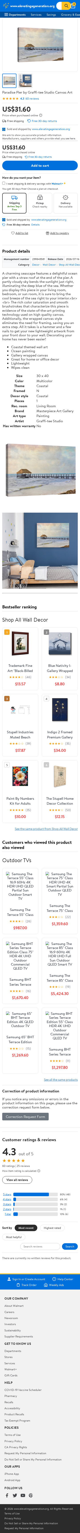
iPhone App (11, 1474)
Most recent (26, 1228)
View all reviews (17, 1180)
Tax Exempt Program (17, 1420)
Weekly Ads (56, 1285)
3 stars (7, 1204)
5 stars (7, 1194)
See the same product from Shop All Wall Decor (46, 829)
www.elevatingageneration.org (51, 129)
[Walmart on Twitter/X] (14, 1496)
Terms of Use (12, 1435)
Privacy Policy (13, 1441)
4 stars (7, 1199)
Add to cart (40, 165)
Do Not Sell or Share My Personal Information (33, 1459)
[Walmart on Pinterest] (30, 1496)
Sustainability (12, 1330)
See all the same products (61, 1079)
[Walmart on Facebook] (6, 1496)
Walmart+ (10, 1369)
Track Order (29, 1285)
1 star (8, 1214)
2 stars (7, 1209)
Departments (17, 15)
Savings (51, 15)
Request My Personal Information (25, 1453)
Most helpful (14, 1237)
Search (70, 1246)
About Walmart (14, 1306)
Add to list (22, 233)
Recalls (8, 1402)
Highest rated (52, 1228)
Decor (36, 265)
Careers (9, 1312)
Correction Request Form (25, 1116)
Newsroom (11, 1318)
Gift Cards (10, 1375)
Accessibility (12, 1408)
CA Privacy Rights (15, 1447)
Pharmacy (10, 1396)
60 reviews (32, 98)
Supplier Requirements (18, 1336)
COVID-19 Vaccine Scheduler (23, 1390)
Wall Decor (49, 265)
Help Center (65, 1279)
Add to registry (59, 233)
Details (35, 224)
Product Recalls (14, 1414)
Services (36, 15)
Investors (10, 1324)
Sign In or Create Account (28, 1279)
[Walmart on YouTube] (22, 1496)
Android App (12, 1480)
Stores (8, 1357)
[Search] (66, 6)
